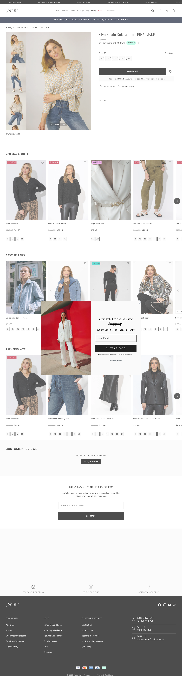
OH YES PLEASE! (116, 348)
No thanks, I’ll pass (116, 360)
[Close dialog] (139, 302)
